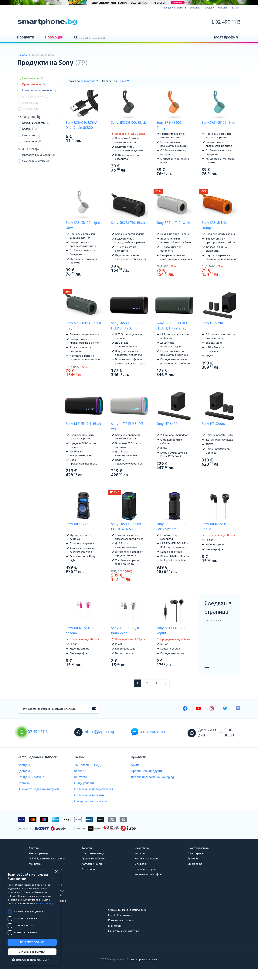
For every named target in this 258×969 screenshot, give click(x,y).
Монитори (35, 863)
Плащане (209, 7)
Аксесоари (88, 869)
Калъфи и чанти (92, 863)
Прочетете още (45, 903)
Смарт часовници (198, 847)
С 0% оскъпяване (35, 96)
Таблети (87, 847)
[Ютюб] (198, 709)
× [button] (56, 871)
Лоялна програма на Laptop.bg (152, 777)
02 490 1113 (227, 22)
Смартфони (142, 847)
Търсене (76, 37)
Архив (135, 765)
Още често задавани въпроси (38, 789)
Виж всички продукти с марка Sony (230, 59)
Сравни (86, 147)
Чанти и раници (38, 853)
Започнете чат (152, 732)
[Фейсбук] (185, 709)
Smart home (195, 863)
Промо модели (33, 84)
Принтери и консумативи (123, 930)
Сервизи (24, 783)
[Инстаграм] (211, 709)
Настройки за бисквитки (91, 801)
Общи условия (84, 783)
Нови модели (32, 78)
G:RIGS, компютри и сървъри (47, 858)
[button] (32, 959)
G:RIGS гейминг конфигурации (127, 909)
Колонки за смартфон (148, 874)
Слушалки (28, 135)
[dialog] (32, 916)
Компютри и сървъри (121, 920)
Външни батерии (145, 869)
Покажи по (73, 80)
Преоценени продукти (174, 7)
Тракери (193, 858)
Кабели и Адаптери (34, 122)
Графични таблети (93, 858)
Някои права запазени (143, 959)
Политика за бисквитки (90, 795)
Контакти (223, 7)
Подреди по (109, 80)
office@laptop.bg (99, 732)
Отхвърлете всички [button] (32, 951)
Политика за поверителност (93, 789)
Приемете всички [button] (32, 942)
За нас (235, 7)
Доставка (195, 7)
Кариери (80, 771)
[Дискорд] (238, 709)
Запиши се (94, 709)
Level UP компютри (120, 915)
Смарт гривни (196, 853)
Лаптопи (34, 847)
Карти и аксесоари (146, 858)
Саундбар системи (34, 160)
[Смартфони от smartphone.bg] (47, 22)
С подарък (30, 108)
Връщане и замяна (31, 777)
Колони (26, 128)
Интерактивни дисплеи (36, 154)
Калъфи (140, 853)
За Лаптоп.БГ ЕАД (87, 765)
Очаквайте (30, 102)
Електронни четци (93, 853)
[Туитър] (224, 709)
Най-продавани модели (39, 90)
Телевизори (29, 141)
